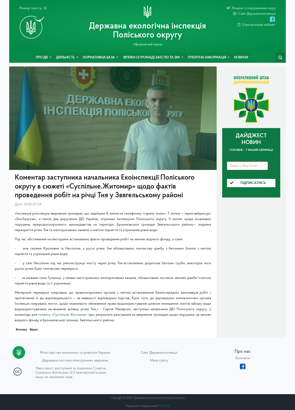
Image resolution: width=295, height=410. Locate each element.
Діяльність (65, 57)
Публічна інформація (207, 57)
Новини (241, 57)
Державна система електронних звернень (75, 360)
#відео (34, 329)
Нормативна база (99, 57)
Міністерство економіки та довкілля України (75, 353)
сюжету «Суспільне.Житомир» (63, 315)
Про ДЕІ (42, 57)
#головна (21, 329)
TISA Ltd (164, 405)
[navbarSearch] (280, 58)
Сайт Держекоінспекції (159, 353)
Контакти (243, 358)
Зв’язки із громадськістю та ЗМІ (151, 57)
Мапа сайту (159, 360)
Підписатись (253, 183)
